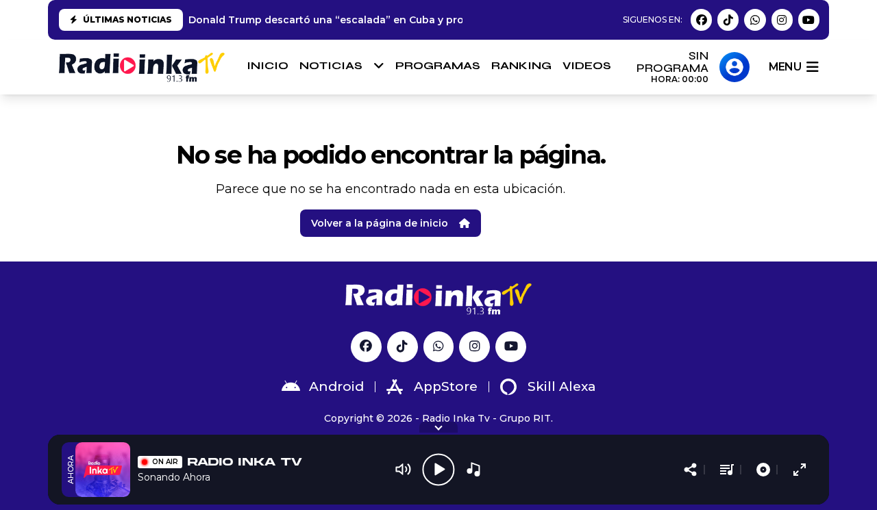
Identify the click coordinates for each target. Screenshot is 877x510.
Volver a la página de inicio (379, 223)
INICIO (267, 65)
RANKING (521, 65)
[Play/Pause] (438, 469)
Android (336, 386)
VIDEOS (587, 65)
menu (785, 66)
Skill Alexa (562, 386)
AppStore (446, 386)
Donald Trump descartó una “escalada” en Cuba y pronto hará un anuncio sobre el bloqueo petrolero (447, 20)
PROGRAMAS (437, 65)
